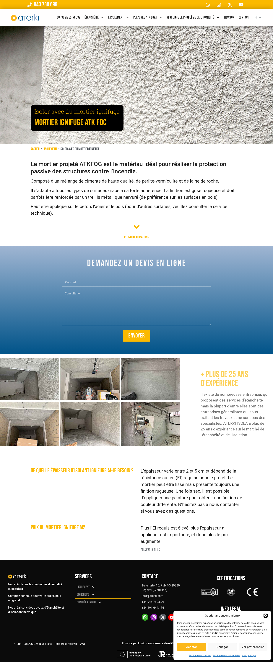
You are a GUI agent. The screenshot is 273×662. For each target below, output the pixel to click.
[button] (265, 615)
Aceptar (191, 647)
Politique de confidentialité (226, 655)
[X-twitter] (230, 4)
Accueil (35, 149)
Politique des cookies (200, 655)
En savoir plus (150, 550)
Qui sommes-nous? (68, 17)
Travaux (229, 17)
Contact (244, 17)
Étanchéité (91, 17)
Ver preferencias (253, 647)
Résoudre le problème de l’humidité (190, 17)
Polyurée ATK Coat (145, 17)
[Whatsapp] (207, 4)
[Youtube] (241, 4)
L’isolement (116, 17)
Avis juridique (249, 655)
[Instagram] (218, 4)
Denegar (222, 647)
